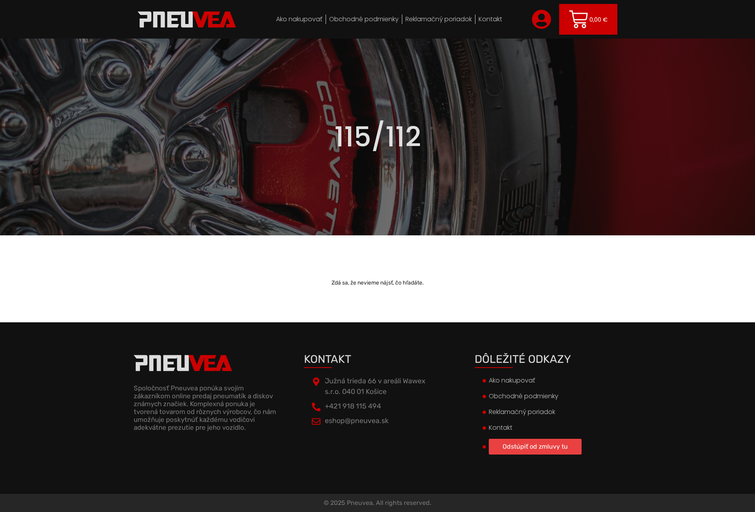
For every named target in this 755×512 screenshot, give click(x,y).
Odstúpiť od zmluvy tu (535, 446)
